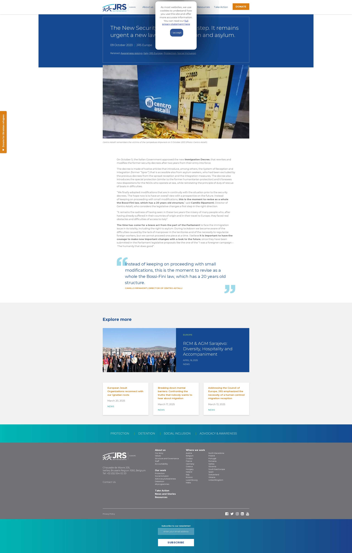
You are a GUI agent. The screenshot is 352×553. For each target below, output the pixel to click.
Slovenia (212, 466)
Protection (170, 53)
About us (147, 7)
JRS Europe (156, 53)
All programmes (162, 484)
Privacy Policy (109, 514)
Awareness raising (131, 53)
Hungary (189, 469)
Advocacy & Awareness (218, 433)
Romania (212, 461)
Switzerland (213, 474)
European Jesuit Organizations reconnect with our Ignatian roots (125, 391)
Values (158, 456)
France (189, 461)
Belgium (189, 456)
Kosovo (189, 477)
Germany (190, 464)
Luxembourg (191, 480)
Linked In (242, 514)
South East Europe (216, 469)
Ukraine (211, 477)
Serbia (211, 464)
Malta (188, 482)
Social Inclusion (186, 53)
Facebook (227, 514)
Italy (145, 53)
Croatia (189, 458)
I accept (177, 32)
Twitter (232, 514)
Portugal (212, 458)
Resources (203, 7)
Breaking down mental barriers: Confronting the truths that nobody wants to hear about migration (175, 393)
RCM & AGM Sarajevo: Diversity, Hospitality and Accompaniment (208, 349)
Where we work (195, 450)
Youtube (247, 514)
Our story (159, 453)
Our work (160, 470)
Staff (157, 461)
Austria (189, 453)
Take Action (221, 7)
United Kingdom (215, 480)
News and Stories (165, 494)
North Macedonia (216, 453)
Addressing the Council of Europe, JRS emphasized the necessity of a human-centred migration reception (226, 393)
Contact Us (109, 482)
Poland (211, 456)
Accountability (161, 464)
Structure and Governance (167, 458)
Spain (211, 472)
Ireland (189, 472)
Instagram (237, 514)
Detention (146, 433)
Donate (241, 6)
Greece (189, 466)
